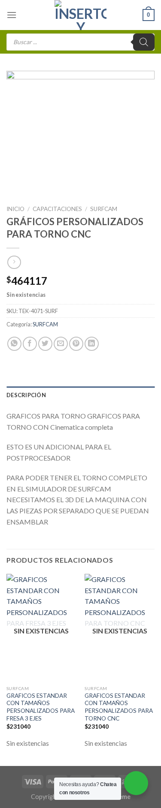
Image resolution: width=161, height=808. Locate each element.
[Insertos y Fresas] (81, 15)
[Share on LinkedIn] (92, 344)
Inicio (15, 208)
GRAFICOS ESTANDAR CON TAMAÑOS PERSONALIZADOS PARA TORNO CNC (119, 707)
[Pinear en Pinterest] (76, 344)
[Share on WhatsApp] (14, 344)
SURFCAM (103, 208)
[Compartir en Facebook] (30, 344)
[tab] (80, 395)
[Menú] (11, 14)
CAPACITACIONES (57, 208)
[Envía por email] (61, 344)
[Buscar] (144, 42)
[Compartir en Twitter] (45, 344)
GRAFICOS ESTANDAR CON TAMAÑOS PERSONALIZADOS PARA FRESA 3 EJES (40, 707)
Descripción (26, 395)
